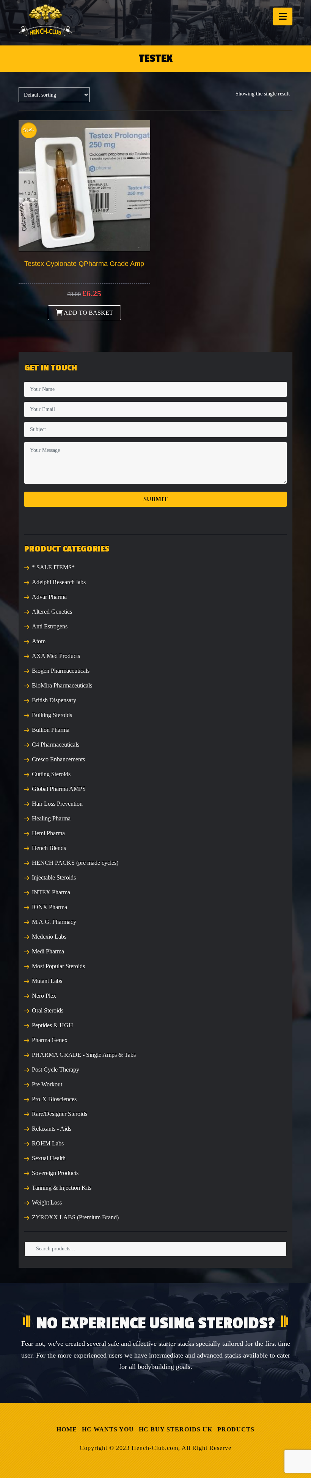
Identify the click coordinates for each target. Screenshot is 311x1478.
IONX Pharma (49, 907)
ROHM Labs (48, 1143)
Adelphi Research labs (59, 582)
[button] (282, 16)
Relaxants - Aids (51, 1128)
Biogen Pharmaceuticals (61, 670)
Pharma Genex (50, 1040)
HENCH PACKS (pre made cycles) (75, 862)
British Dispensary (54, 700)
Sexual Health (49, 1158)
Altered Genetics (52, 611)
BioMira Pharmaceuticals (62, 685)
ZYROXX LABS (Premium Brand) (75, 1217)
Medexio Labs (49, 936)
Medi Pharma (48, 951)
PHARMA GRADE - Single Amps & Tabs (84, 1054)
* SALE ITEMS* (53, 567)
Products (235, 1429)
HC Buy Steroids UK (175, 1429)
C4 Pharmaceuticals (55, 744)
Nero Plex (44, 995)
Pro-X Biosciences (54, 1099)
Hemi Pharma (48, 833)
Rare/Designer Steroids (59, 1114)
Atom (39, 641)
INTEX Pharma (51, 892)
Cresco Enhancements (58, 759)
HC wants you (108, 1429)
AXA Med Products (56, 656)
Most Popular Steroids (58, 966)
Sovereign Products (55, 1173)
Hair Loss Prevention (57, 803)
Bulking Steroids (52, 715)
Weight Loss (47, 1202)
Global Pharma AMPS (59, 789)
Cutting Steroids (51, 774)
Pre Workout (47, 1084)
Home (67, 1429)
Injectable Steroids (54, 877)
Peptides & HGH (52, 1025)
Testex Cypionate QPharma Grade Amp (84, 263)
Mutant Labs (47, 981)
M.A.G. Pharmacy (54, 922)
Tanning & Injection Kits (61, 1187)
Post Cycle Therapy (55, 1069)
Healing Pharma (51, 818)
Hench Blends (49, 848)
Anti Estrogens (50, 626)
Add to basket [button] (88, 312)
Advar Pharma (49, 597)
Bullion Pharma (50, 730)
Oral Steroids (47, 1010)
